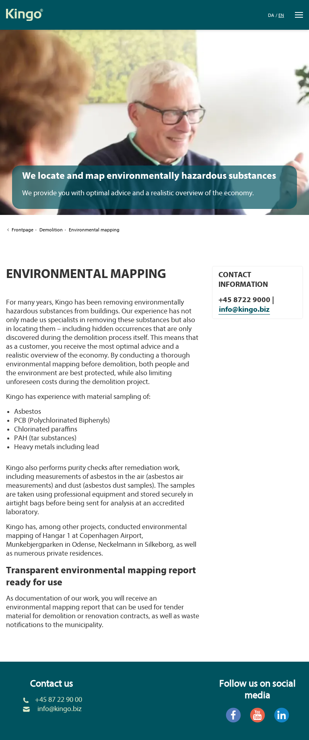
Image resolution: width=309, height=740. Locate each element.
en (281, 15)
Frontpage (22, 230)
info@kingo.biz (244, 309)
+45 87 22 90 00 (58, 699)
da (271, 15)
